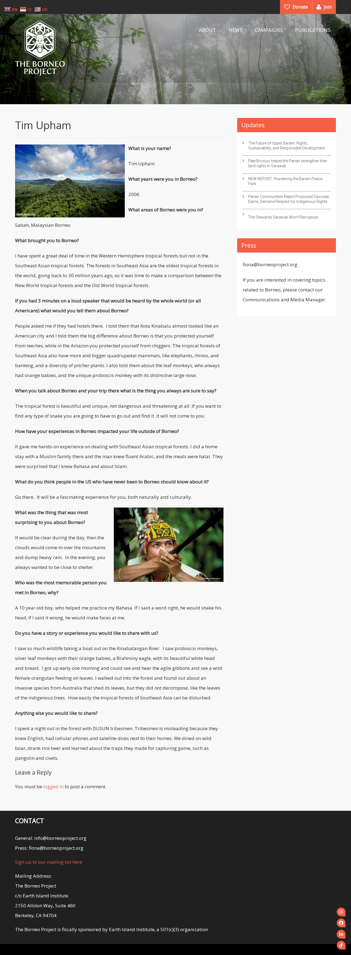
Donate (300, 7)
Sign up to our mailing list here (48, 862)
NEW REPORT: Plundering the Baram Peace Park (285, 181)
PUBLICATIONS (312, 30)
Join (328, 7)
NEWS (235, 30)
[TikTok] (341, 945)
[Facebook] (341, 923)
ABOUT (207, 30)
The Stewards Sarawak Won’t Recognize (283, 217)
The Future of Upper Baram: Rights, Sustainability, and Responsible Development (286, 145)
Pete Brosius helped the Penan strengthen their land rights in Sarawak (287, 163)
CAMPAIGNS (269, 30)
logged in (53, 786)
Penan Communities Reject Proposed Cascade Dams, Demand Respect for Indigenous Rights (288, 199)
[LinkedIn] (341, 934)
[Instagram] (341, 912)
